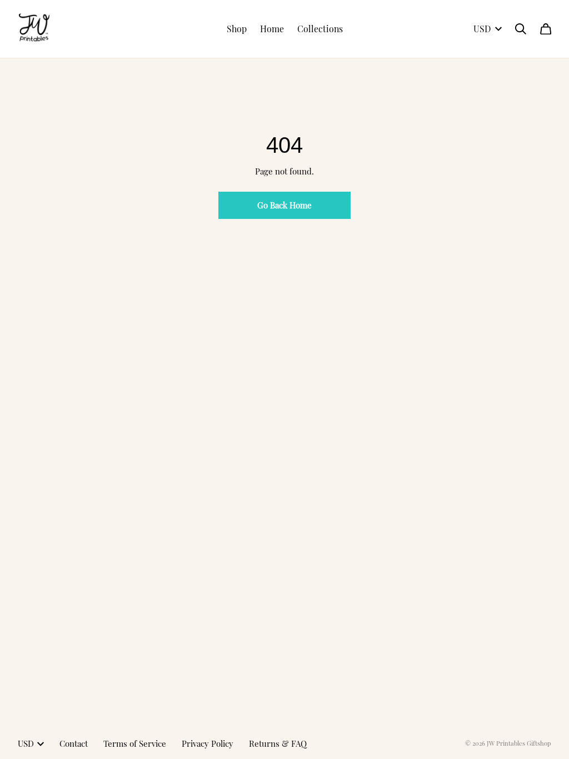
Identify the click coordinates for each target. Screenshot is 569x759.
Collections (320, 28)
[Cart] (545, 28)
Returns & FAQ (278, 743)
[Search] (520, 28)
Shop (237, 28)
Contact (73, 743)
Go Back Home (284, 205)
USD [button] (482, 28)
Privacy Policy (207, 743)
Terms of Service (134, 743)
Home (272, 28)
